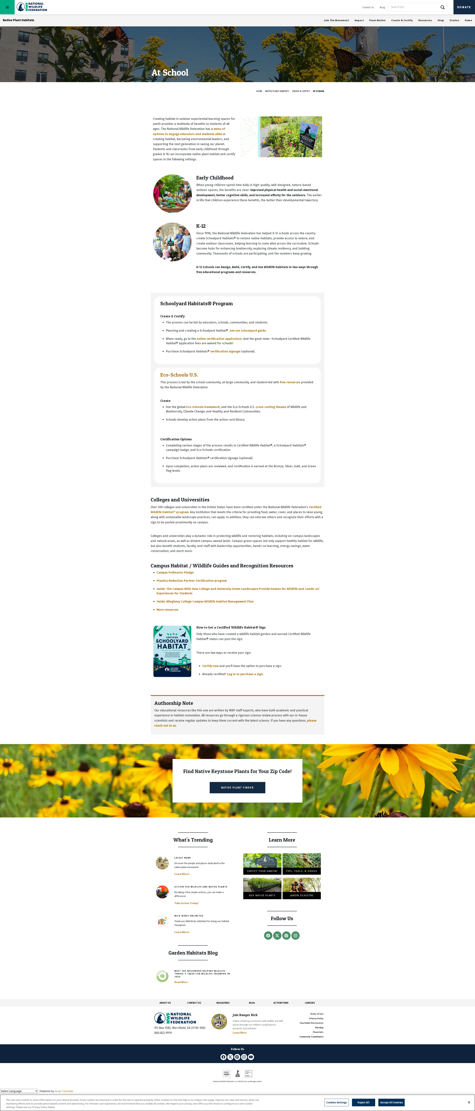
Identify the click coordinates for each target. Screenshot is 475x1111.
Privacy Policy (316, 1018)
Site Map (319, 1027)
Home (468, 20)
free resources (290, 382)
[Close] (469, 1102)
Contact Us (368, 7)
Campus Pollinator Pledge (175, 572)
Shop (441, 20)
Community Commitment (311, 1037)
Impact (359, 20)
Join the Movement (336, 20)
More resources (167, 609)
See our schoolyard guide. (248, 330)
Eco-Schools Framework (203, 407)
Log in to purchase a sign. (245, 674)
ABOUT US (165, 1002)
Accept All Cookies (391, 1102)
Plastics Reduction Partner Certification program (192, 580)
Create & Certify (402, 20)
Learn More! (181, 874)
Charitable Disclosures (311, 1023)
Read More (181, 982)
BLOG (252, 1002)
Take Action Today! (186, 903)
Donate (464, 7)
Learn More (240, 1032)
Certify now (210, 666)
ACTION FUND (280, 1002)
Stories (454, 20)
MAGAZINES (223, 1002)
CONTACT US (194, 1002)
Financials (318, 1032)
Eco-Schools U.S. (179, 375)
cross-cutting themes (271, 407)
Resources (425, 20)
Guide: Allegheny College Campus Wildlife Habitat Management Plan (205, 601)
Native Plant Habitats (277, 91)
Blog (382, 7)
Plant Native (377, 20)
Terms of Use (316, 1014)
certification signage (225, 351)
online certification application (219, 339)
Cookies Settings (336, 1102)
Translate (67, 1091)
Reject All (363, 1102)
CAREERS (310, 1002)
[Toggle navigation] (7, 7)
